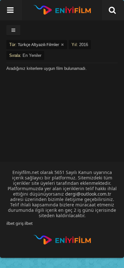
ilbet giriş (15, 223)
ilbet (28, 223)
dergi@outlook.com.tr (88, 194)
